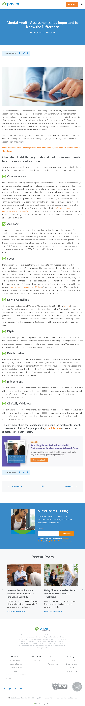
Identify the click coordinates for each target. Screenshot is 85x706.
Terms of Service (70, 698)
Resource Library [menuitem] (53, 664)
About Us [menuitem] (72, 660)
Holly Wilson (37, 33)
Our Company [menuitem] (72, 657)
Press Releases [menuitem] (72, 671)
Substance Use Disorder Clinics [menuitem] (16, 675)
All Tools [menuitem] (37, 660)
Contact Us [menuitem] (8, 678)
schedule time (53, 428)
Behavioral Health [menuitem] (16, 667)
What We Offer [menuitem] (37, 657)
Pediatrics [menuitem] (16, 671)
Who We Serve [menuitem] (16, 657)
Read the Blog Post (15, 611)
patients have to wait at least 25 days (26, 287)
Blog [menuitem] (53, 660)
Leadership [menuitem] (71, 667)
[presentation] (3, 589)
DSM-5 (67, 306)
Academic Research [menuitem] (16, 664)
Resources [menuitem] (54, 657)
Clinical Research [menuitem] (16, 660)
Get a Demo (72, 4)
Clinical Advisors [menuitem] (71, 664)
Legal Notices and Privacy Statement (49, 698)
